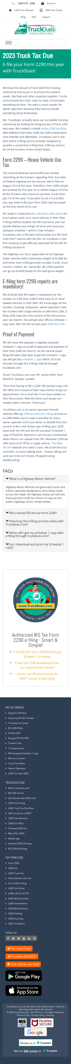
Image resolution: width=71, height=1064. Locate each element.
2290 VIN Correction (18, 898)
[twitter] (13, 938)
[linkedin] (29, 938)
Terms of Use (23, 1015)
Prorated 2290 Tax (17, 828)
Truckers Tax (14, 743)
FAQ (34, 16)
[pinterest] (18, 938)
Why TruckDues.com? (19, 788)
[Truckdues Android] (35, 975)
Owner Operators (17, 768)
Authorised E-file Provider (21, 718)
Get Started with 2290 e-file (22, 798)
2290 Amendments (17, 903)
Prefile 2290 (14, 733)
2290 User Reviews (17, 818)
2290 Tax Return (16, 923)
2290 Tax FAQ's (16, 823)
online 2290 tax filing (53, 128)
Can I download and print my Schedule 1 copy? (35, 546)
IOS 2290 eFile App (17, 848)
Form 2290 (13, 863)
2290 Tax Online (16, 888)
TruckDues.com (14, 1006)
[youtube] (23, 938)
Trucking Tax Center (18, 723)
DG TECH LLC (37, 1012)
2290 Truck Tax (16, 873)
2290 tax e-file (56, 324)
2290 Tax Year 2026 (18, 773)
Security (50, 1015)
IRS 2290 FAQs (15, 728)
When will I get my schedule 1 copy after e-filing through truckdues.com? (35, 534)
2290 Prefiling (15, 913)
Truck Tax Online (16, 763)
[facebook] (8, 938)
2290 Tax (12, 868)
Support (46, 16)
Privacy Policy (37, 1015)
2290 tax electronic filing (38, 413)
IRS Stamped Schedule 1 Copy (23, 753)
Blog (23, 16)
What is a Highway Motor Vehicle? (32, 479)
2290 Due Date (15, 918)
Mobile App (14, 838)
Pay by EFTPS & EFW (18, 738)
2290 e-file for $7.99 (18, 893)
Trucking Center (16, 748)
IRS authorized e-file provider (40, 1006)
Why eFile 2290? (16, 833)
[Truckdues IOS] (35, 990)
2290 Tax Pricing (16, 803)
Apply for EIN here (17, 713)
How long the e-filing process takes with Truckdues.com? (35, 522)
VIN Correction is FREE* (20, 813)
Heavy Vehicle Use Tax (19, 878)
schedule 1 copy (32, 359)
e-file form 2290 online (49, 213)
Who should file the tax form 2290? (33, 513)
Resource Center (16, 758)
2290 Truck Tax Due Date (21, 808)
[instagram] (34, 938)
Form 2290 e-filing (17, 883)
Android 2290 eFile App (20, 843)
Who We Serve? (16, 793)
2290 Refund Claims (18, 908)
